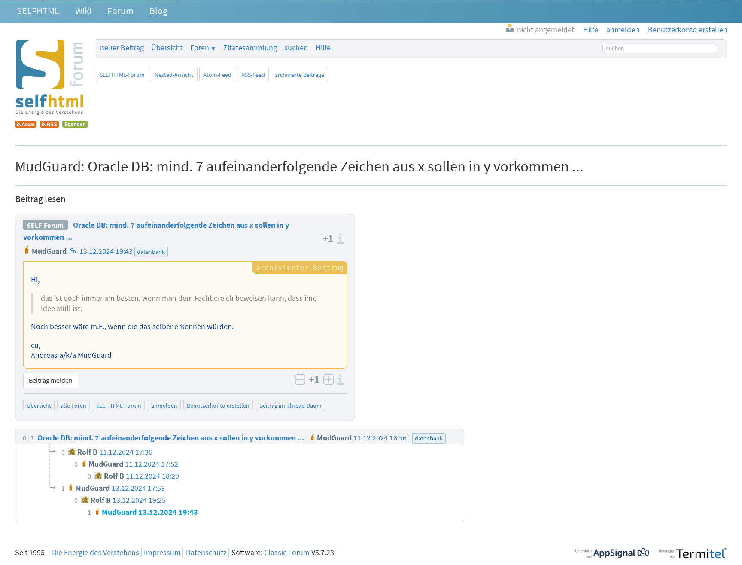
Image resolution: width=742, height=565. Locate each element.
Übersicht (166, 47)
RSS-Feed (253, 75)
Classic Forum (287, 552)
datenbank (151, 252)
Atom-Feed (217, 75)
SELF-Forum (45, 225)
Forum (120, 11)
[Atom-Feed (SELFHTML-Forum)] (25, 125)
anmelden (164, 405)
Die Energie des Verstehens (95, 552)
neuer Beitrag (122, 47)
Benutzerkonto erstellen (218, 405)
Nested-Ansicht (174, 75)
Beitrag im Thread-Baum (290, 405)
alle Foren (73, 405)
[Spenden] (75, 125)
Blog (158, 11)
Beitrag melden (51, 380)
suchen (296, 47)
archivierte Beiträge (299, 75)
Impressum (162, 552)
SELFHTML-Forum (122, 75)
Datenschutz (206, 552)
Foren (199, 47)
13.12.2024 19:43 (106, 251)
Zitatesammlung (250, 47)
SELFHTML (38, 11)
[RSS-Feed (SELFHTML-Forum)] (49, 125)
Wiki (83, 11)
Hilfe (323, 47)
